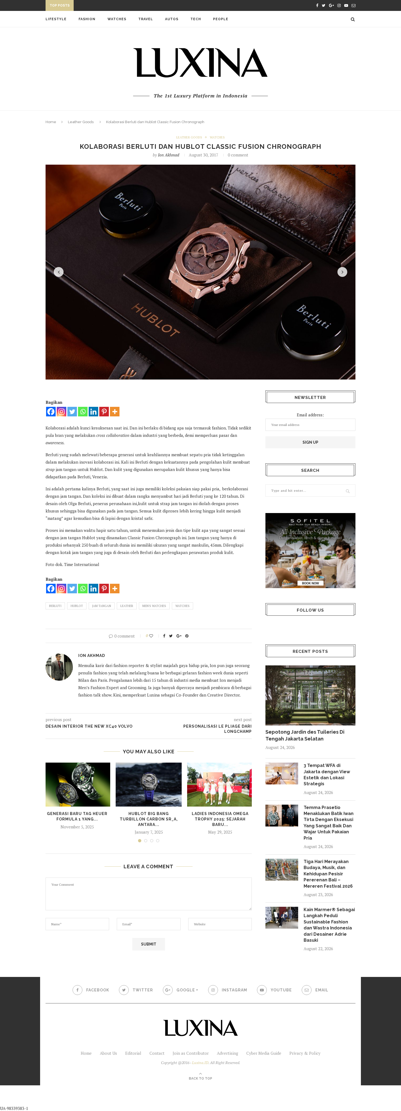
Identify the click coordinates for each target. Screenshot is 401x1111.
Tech (195, 19)
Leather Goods (81, 122)
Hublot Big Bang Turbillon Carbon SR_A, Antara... (149, 818)
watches (182, 606)
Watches (116, 19)
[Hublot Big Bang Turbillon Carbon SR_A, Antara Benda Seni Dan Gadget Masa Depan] (149, 785)
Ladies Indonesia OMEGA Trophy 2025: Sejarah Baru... (220, 818)
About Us (108, 1053)
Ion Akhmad (168, 155)
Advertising (227, 1053)
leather (126, 606)
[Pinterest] (104, 411)
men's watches (154, 606)
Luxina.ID (200, 1062)
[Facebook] (51, 411)
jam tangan (101, 606)
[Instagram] (61, 411)
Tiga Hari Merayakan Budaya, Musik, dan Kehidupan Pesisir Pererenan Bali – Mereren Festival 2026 (328, 874)
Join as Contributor (191, 1053)
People (220, 19)
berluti (55, 606)
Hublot (77, 606)
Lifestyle (56, 19)
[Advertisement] (128, 1097)
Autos (171, 19)
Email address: (310, 414)
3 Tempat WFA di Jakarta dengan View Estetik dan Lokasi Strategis (327, 774)
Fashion (87, 19)
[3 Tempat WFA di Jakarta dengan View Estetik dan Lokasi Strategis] (281, 773)
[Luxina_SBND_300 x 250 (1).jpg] (310, 550)
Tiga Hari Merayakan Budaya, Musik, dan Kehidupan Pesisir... (137, 6)
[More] (114, 411)
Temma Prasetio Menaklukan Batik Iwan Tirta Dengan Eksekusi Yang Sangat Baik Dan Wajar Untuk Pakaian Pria (329, 823)
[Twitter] (72, 411)
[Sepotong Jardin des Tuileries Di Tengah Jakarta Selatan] (310, 695)
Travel (145, 19)
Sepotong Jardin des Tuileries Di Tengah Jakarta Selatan (305, 735)
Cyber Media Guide (263, 1053)
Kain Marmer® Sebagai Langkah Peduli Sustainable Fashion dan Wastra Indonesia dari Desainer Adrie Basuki (329, 925)
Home (51, 122)
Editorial (133, 1053)
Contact (156, 1053)
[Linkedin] (93, 411)
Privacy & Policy (305, 1053)
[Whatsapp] (83, 411)
